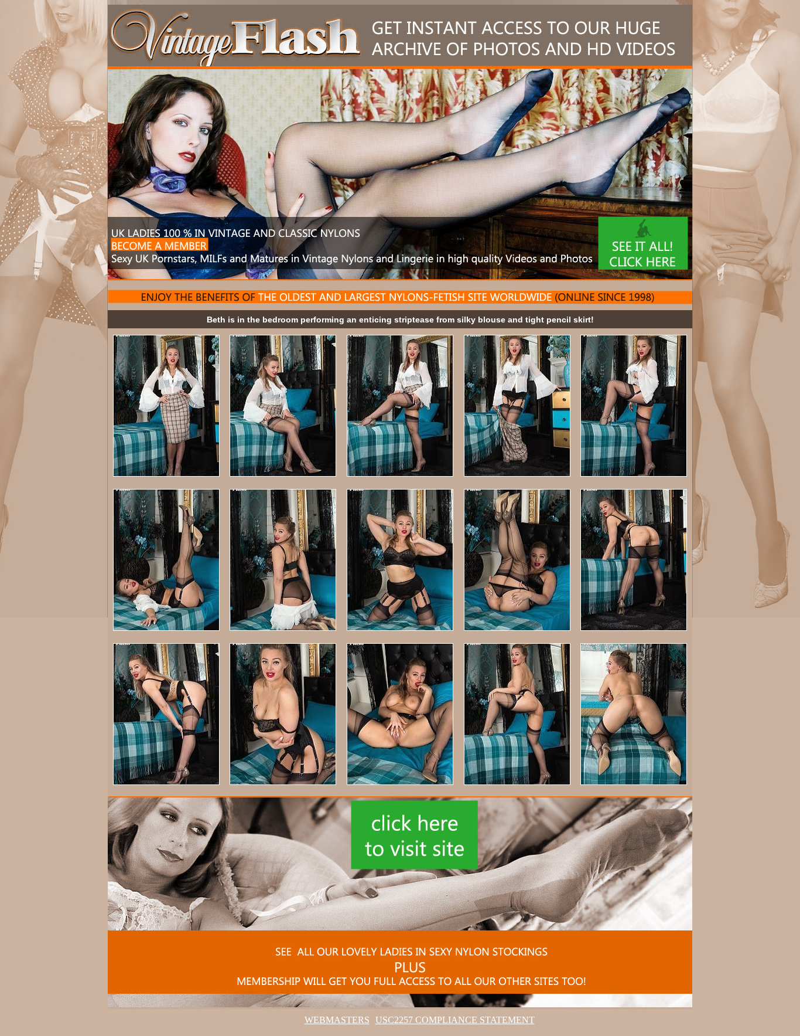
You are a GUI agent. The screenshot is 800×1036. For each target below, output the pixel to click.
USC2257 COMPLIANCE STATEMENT (455, 1020)
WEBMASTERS (337, 1020)
